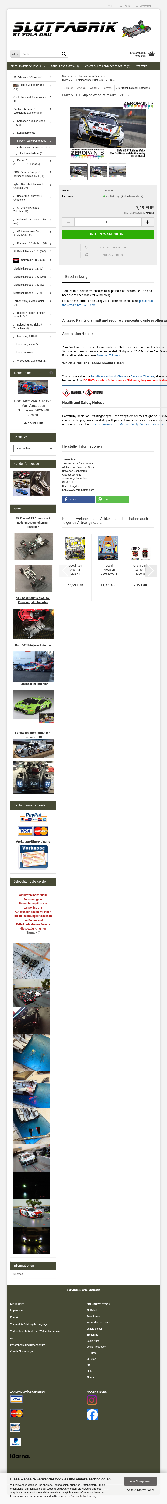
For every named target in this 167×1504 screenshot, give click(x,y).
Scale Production (96, 1346)
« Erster (68, 87)
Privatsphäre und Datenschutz (27, 1344)
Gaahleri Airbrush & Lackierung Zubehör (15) (27, 110)
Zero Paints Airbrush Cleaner (109, 376)
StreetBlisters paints (98, 1322)
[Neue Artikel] (51, 373)
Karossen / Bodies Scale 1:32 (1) (29, 122)
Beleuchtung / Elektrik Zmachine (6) (27, 326)
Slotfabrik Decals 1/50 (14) (29, 292)
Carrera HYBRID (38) (33, 259)
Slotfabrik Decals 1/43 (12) (29, 284)
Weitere (141, 66)
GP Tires (92, 1352)
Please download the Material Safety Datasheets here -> (128, 424)
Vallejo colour (94, 1328)
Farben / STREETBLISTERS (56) (26, 162)
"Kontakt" (33, 933)
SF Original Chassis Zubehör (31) (26, 209)
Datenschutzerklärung (83, 1496)
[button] (111, 6)
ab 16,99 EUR (33, 423)
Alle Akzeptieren (140, 1481)
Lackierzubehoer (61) (32, 153)
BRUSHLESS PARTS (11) (65, 66)
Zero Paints (93, 1316)
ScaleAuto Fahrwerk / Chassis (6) (27, 197)
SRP (89, 1365)
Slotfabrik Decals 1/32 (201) (29, 276)
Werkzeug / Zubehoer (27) (31, 360)
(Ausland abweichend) (132, 196)
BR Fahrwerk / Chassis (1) (28, 66)
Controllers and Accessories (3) (107, 66)
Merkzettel (144, 6)
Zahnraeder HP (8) (24, 352)
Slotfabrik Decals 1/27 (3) (28, 268)
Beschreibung (76, 276)
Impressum (16, 1310)
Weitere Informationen (140, 1490)
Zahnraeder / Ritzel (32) (27, 344)
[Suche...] (64, 54)
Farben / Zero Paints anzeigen (33, 147)
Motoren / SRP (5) (27, 336)
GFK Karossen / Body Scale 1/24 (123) (27, 233)
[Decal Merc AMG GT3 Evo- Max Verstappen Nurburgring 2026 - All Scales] (33, 387)
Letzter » (108, 87)
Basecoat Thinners (108, 355)
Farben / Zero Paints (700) (31, 140)
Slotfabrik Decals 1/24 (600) (29, 251)
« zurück (81, 87)
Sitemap (18, 1273)
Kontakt (14, 1317)
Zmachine (92, 1334)
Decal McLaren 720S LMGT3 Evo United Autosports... (109, 570)
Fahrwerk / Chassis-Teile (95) (29, 221)
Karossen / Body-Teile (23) (32, 243)
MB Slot (91, 1358)
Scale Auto (93, 1340)
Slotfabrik (92, 1310)
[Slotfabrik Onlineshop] (83, 27)
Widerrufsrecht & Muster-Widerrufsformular (35, 1331)
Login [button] (126, 6)
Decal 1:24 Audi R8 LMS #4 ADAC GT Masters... (75, 570)
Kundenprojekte (25, 132)
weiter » (94, 87)
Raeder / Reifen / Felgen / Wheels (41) (30, 314)
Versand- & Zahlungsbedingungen (29, 1324)
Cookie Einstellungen (22, 1351)
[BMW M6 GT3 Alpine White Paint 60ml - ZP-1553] (108, 131)
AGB (12, 1338)
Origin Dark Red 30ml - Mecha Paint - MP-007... (140, 570)
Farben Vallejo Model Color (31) (28, 302)
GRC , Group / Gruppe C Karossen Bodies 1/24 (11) (28, 174)
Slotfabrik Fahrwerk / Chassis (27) (29, 186)
